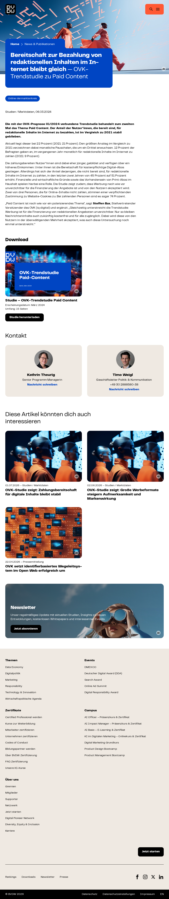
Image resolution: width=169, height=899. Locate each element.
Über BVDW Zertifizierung (21, 755)
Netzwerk (11, 805)
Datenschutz (90, 894)
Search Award (93, 680)
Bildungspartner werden (20, 749)
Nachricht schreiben (42, 384)
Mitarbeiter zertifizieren (19, 730)
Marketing (11, 680)
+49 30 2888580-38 (124, 384)
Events (89, 660)
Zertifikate (13, 710)
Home (15, 44)
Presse (64, 877)
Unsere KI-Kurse (15, 768)
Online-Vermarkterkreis (22, 98)
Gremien (10, 786)
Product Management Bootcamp (104, 755)
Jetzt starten (13, 812)
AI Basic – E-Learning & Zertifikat (104, 730)
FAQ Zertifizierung (16, 762)
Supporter (11, 799)
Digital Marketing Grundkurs (101, 743)
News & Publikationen (40, 44)
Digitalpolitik (12, 673)
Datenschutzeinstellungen (119, 894)
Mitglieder (11, 793)
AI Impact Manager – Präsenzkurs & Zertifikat (113, 724)
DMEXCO (90, 667)
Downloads (28, 877)
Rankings (10, 877)
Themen (11, 660)
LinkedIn (161, 877)
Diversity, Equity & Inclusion (22, 824)
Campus (90, 710)
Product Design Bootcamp (100, 749)
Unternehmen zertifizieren (21, 736)
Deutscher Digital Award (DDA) (103, 673)
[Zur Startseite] (10, 9)
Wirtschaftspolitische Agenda (23, 699)
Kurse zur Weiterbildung (20, 724)
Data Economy (14, 667)
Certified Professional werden (23, 717)
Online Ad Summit (95, 686)
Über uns (12, 780)
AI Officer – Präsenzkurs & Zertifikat (106, 717)
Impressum (147, 894)
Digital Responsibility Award (101, 692)
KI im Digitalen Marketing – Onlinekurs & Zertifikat (115, 736)
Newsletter (48, 877)
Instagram (145, 877)
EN (162, 894)
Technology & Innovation (20, 692)
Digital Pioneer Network (19, 818)
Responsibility (13, 686)
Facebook (137, 877)
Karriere (10, 831)
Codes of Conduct (16, 743)
